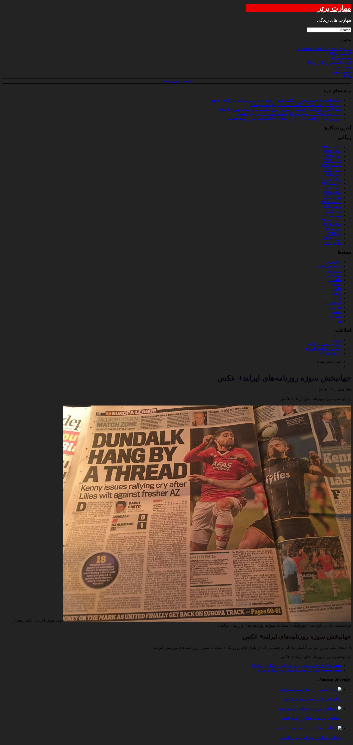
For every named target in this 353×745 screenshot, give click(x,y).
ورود (337, 340)
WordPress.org (330, 353)
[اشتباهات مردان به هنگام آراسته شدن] (309, 709)
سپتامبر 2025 (331, 179)
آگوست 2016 (331, 220)
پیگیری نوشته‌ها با (324, 344)
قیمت (336, 298)
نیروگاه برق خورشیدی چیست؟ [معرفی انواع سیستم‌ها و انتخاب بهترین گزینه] (280, 109)
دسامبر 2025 (331, 165)
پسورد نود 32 (341, 58)
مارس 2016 (332, 243)
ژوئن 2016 (333, 229)
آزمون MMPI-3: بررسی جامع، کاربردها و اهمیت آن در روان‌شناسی (289, 114)
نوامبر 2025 (332, 170)
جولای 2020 (332, 193)
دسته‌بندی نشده (329, 266)
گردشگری (333, 303)
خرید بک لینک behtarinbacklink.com (324, 49)
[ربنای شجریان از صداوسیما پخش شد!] (310, 689)
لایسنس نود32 (340, 53)
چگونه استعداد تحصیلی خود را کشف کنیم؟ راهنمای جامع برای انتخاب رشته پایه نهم (276, 100)
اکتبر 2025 (333, 174)
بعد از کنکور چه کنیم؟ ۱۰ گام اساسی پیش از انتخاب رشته (295, 105)
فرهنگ (336, 293)
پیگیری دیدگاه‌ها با (323, 349)
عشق (337, 284)
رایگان (346, 76)
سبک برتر (334, 275)
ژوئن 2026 (333, 156)
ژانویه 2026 (332, 161)
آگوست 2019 (331, 202)
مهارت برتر (334, 8)
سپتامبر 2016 (331, 215)
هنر (338, 321)
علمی (337, 289)
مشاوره (335, 316)
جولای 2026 (332, 152)
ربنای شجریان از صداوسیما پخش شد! (311, 699)
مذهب (336, 312)
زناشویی (334, 271)
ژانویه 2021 (332, 188)
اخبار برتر (334, 262)
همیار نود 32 (341, 67)
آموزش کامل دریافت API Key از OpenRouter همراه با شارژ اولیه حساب (284, 118)
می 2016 (334, 234)
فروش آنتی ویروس (176, 81)
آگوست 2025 (331, 184)
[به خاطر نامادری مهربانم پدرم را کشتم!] (308, 728)
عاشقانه (335, 280)
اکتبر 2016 (333, 211)
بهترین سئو (342, 72)
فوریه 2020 (332, 197)
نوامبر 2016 (332, 206)
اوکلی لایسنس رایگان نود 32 (329, 63)
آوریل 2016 (332, 238)
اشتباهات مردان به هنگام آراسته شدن (311, 718)
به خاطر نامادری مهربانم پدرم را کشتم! (310, 738)
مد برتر (335, 307)
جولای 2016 (332, 225)
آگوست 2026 (331, 147)
